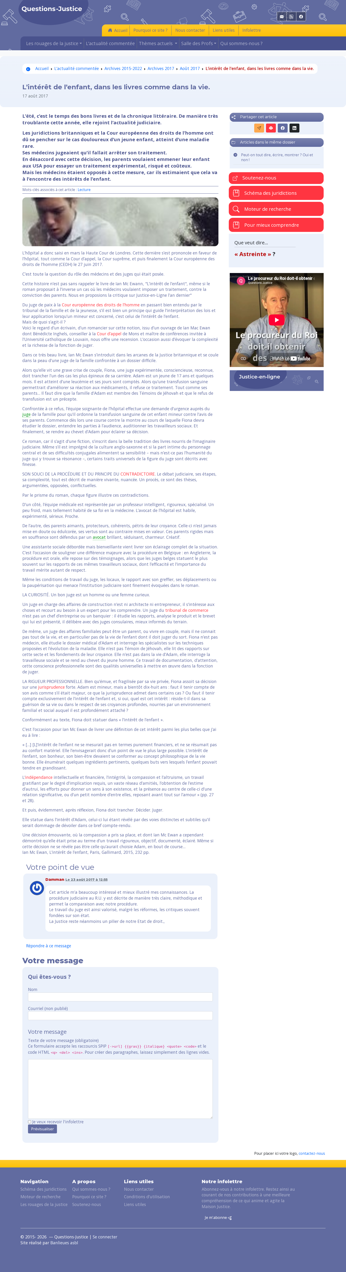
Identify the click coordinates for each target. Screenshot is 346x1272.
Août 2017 (190, 68)
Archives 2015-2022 (123, 68)
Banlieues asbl (64, 1242)
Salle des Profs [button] (197, 43)
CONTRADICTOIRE (138, 474)
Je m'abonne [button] (216, 1217)
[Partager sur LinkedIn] (294, 128)
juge (26, 414)
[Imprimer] (271, 128)
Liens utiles (224, 30)
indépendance (38, 777)
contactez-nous (312, 1153)
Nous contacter (190, 30)
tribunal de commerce (186, 610)
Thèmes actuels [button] (156, 43)
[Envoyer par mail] (259, 128)
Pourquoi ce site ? (150, 30)
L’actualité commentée (110, 43)
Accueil (121, 30)
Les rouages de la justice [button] (52, 43)
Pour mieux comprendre (271, 225)
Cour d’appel (109, 333)
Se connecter (105, 1237)
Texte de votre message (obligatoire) (63, 1040)
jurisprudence (51, 687)
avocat (99, 537)
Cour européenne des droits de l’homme (101, 305)
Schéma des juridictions (270, 193)
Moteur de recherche (267, 209)
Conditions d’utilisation (147, 1196)
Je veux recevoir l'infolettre (58, 1121)
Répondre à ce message (48, 945)
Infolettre (251, 30)
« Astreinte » (253, 254)
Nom (32, 989)
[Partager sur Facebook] (283, 128)
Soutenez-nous (258, 178)
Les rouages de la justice (44, 1204)
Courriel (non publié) (48, 1008)
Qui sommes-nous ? (241, 43)
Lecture (84, 189)
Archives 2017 (161, 68)
